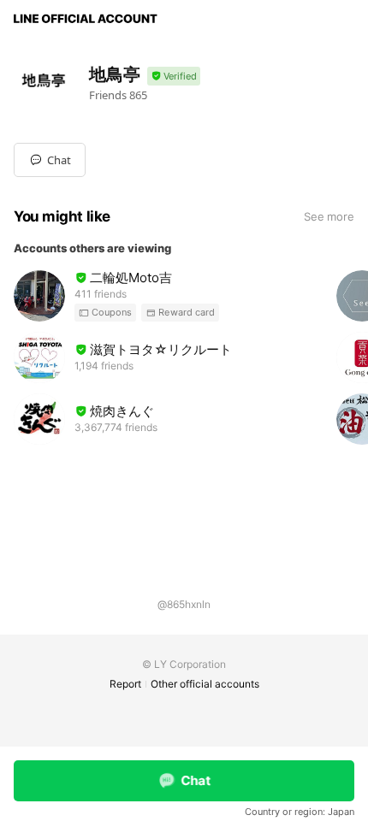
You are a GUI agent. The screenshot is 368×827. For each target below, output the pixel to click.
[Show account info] (173, 76)
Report (125, 683)
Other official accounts (205, 683)
